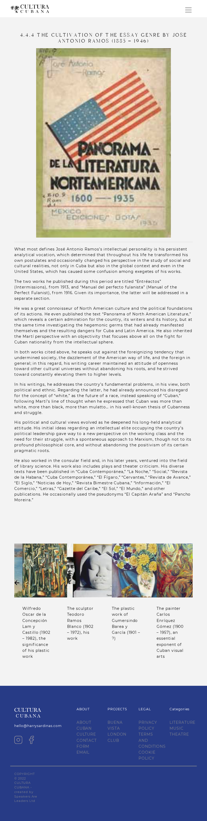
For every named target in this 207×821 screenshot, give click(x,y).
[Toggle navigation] (188, 10)
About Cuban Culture (86, 728)
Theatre (179, 734)
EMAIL (83, 752)
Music (177, 728)
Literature (182, 722)
